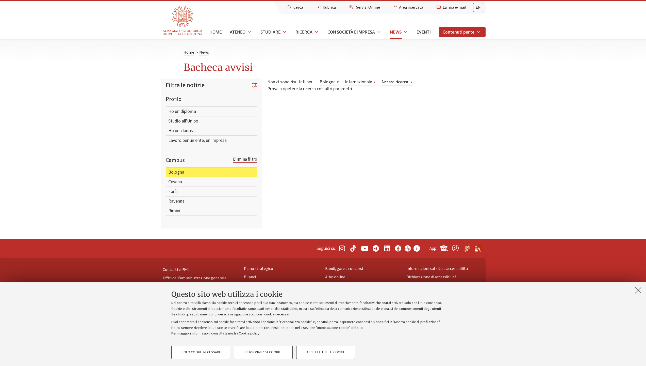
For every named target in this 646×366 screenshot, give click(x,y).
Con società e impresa (351, 32)
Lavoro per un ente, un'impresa (197, 140)
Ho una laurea (181, 131)
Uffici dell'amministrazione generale (194, 278)
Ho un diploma (182, 111)
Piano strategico (258, 268)
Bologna (176, 172)
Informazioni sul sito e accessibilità (437, 268)
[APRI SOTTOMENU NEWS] (405, 32)
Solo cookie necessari (200, 352)
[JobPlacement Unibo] (466, 247)
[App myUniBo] (444, 247)
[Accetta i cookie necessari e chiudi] (638, 290)
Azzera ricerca (397, 82)
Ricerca (303, 32)
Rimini (174, 211)
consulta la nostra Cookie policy (235, 333)
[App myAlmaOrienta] (455, 247)
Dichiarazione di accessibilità (431, 277)
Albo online (335, 277)
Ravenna (176, 201)
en (478, 7)
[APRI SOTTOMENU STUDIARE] (284, 32)
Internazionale (360, 82)
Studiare (270, 32)
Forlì (172, 191)
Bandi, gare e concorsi (344, 268)
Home (215, 32)
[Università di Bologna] (183, 21)
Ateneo (237, 32)
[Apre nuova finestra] (341, 248)
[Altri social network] (416, 248)
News (396, 32)
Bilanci (250, 277)
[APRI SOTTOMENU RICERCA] (316, 32)
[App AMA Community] (477, 246)
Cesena (175, 182)
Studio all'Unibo (183, 121)
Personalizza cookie (263, 352)
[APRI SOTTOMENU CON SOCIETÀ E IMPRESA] (378, 32)
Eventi (424, 32)
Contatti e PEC (176, 269)
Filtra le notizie (185, 85)
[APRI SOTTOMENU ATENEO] (249, 32)
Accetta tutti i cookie (325, 352)
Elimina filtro (245, 159)
